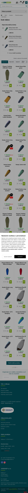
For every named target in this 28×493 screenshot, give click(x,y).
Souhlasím (20, 256)
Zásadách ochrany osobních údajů (9, 249)
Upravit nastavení (8, 256)
